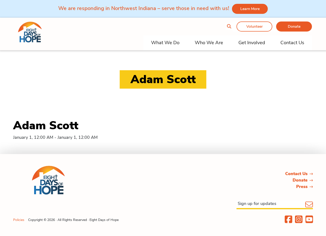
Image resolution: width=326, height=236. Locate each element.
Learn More (250, 8)
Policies (18, 220)
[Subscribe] (309, 205)
